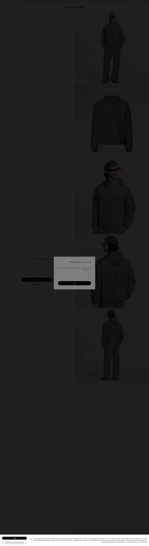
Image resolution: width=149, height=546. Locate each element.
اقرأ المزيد (104, 542)
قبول (14, 538)
